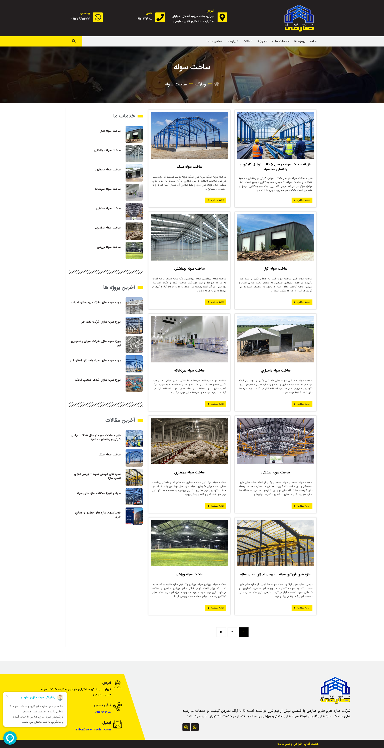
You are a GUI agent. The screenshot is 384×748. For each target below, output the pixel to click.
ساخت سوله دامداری (275, 370)
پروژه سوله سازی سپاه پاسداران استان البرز (95, 360)
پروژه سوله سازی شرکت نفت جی (100, 321)
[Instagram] (186, 727)
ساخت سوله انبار (275, 268)
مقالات (247, 41)
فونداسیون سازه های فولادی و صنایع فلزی (98, 514)
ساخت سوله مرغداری (189, 472)
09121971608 (144, 18)
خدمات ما (282, 41)
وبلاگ (200, 84)
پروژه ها (300, 41)
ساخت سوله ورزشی (189, 574)
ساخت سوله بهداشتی (189, 268)
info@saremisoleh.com (93, 729)
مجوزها (262, 41)
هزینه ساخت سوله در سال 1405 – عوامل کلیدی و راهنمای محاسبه (275, 167)
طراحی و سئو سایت (289, 743)
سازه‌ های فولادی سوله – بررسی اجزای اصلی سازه (275, 574)
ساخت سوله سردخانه (189, 370)
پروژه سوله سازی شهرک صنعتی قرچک (98, 380)
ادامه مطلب (303, 200)
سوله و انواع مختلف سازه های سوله (98, 493)
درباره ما (232, 41)
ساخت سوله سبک (189, 167)
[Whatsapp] (195, 727)
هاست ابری (311, 743)
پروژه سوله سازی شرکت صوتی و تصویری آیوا (96, 343)
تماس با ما (214, 41)
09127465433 (80, 18)
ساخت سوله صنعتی (275, 472)
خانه (313, 41)
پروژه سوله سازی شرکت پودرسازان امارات (96, 302)
